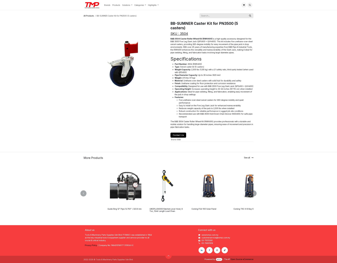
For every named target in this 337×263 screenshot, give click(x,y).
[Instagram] (217, 250)
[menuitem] (107, 5)
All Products (89, 16)
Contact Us (178, 135)
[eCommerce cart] (243, 5)
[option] (168, 193)
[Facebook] (209, 250)
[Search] (250, 15)
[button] (249, 5)
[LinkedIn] (202, 250)
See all (247, 157)
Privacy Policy (91, 245)
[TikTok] (225, 250)
